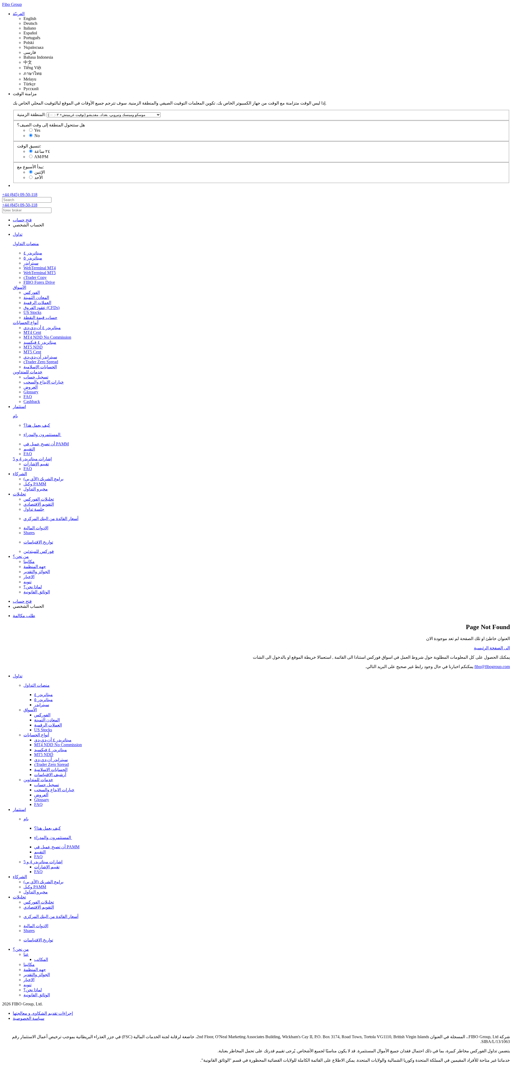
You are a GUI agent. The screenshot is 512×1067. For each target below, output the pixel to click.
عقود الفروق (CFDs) (41, 307)
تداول (17, 234)
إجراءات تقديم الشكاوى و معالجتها (43, 1013)
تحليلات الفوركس (38, 499)
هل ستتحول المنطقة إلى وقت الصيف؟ (51, 125)
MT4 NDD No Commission (47, 337)
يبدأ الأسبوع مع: (30, 167)
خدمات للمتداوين (27, 372)
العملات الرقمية (37, 302)
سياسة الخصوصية (28, 1018)
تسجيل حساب (35, 377)
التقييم (29, 449)
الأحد (38, 177)
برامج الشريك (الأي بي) (43, 479)
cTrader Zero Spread (40, 361)
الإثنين (39, 172)
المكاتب (41, 959)
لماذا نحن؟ (32, 587)
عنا (26, 954)
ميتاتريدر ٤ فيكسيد (39, 342)
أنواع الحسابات (25, 322)
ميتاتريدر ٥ (32, 258)
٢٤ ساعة (42, 151)
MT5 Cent (32, 352)
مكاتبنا (29, 561)
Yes (37, 130)
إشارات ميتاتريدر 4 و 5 (32, 459)
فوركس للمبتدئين (38, 551)
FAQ (27, 396)
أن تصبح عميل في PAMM (46, 444)
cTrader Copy (35, 277)
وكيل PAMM (34, 484)
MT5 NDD (33, 347)
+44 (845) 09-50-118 (19, 194)
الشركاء (20, 473)
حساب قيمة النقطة (40, 317)
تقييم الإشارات (36, 464)
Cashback (31, 401)
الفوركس (31, 292)
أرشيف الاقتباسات (50, 774)
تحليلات (19, 494)
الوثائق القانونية (36, 592)
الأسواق (19, 287)
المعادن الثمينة (36, 297)
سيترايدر (30, 263)
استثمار (19, 406)
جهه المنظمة (34, 566)
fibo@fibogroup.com (492, 666)
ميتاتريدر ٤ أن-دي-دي (42, 327)
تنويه (27, 582)
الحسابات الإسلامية (40, 367)
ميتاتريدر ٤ (32, 253)
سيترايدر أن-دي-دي (40, 357)
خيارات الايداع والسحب (43, 382)
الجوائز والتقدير (36, 571)
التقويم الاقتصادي (38, 504)
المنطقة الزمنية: (31, 114)
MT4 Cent (32, 332)
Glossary (30, 392)
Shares (29, 532)
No (37, 135)
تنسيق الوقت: (29, 146)
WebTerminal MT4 (39, 268)
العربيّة (19, 13)
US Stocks (32, 312)
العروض (30, 387)
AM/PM (41, 156)
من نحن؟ (21, 556)
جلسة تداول (33, 509)
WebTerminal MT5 (39, 272)
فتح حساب (22, 220)
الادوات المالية (35, 528)
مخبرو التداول (35, 489)
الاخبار (28, 576)
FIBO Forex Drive (39, 282)
